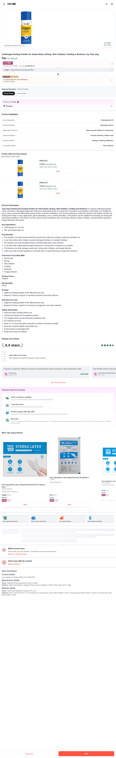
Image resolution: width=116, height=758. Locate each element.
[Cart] (111, 4)
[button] (107, 44)
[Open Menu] (4, 4)
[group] (58, 29)
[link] (11, 4)
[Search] (106, 4)
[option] (8, 93)
